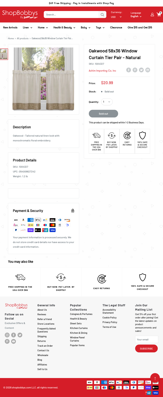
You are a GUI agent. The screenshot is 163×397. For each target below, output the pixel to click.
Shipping (41, 336)
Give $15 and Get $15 (140, 27)
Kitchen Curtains (79, 328)
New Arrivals (10, 27)
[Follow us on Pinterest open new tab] (7, 341)
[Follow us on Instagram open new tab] (7, 335)
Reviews (41, 314)
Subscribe (146, 348)
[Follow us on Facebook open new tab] (13, 335)
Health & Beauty (78, 318)
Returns (41, 340)
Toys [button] (98, 27)
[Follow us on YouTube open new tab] (13, 341)
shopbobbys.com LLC (24, 387)
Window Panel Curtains (77, 339)
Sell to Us (42, 369)
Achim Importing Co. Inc (102, 71)
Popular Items (77, 345)
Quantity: (94, 101)
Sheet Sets (76, 323)
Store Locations (45, 323)
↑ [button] (155, 378)
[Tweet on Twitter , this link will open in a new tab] (141, 69)
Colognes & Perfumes (81, 314)
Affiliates (42, 364)
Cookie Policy (110, 317)
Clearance (116, 27)
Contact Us (43, 350)
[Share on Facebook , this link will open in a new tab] (128, 69)
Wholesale (42, 355)
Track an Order (45, 345)
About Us (42, 309)
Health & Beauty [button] (62, 27)
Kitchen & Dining (78, 332)
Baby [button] (84, 27)
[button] (159, 14)
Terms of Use (109, 326)
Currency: (116, 12)
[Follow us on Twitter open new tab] (20, 335)
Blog (39, 359)
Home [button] (41, 27)
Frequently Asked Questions (46, 330)
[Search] (102, 14)
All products (22, 38)
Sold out (103, 113)
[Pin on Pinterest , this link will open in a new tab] (135, 69)
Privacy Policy (110, 322)
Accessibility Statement (109, 311)
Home (11, 38)
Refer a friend (44, 319)
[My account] (152, 14)
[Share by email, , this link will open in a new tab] (147, 69)
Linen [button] (26, 27)
